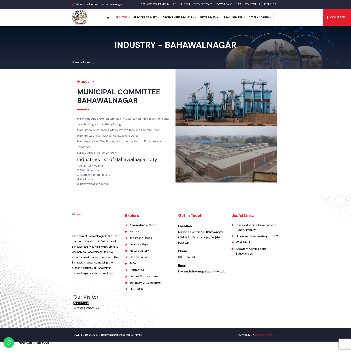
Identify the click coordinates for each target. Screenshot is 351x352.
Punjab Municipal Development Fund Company (256, 227)
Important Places (141, 238)
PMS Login (136, 289)
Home (75, 62)
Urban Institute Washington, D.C (257, 236)
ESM (238, 4)
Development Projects (178, 17)
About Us (121, 17)
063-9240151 (186, 257)
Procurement (233, 17)
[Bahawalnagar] (80, 17)
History (134, 231)
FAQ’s (133, 263)
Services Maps (203, 4)
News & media (209, 17)
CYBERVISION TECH (267, 335)
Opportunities (139, 257)
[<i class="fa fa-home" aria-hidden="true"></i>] (109, 17)
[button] (8, 342)
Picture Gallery (139, 251)
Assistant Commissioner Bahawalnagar (252, 251)
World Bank (243, 242)
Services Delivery (145, 17)
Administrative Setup (143, 225)
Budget (185, 4)
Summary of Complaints (145, 283)
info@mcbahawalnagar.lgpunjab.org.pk (201, 271)
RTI (174, 4)
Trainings (270, 4)
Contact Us (252, 4)
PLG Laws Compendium (155, 4)
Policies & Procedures (144, 276)
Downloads (224, 4)
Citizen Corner (259, 17)
